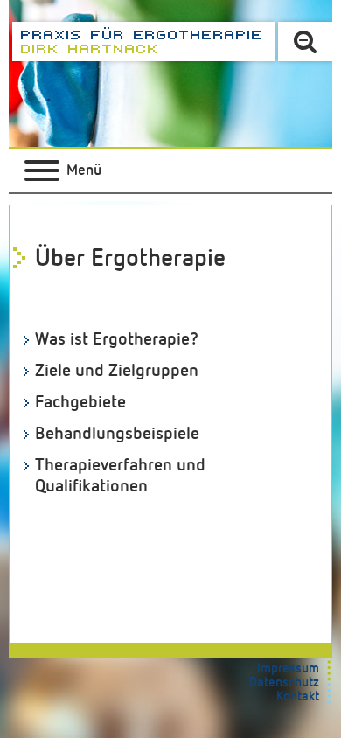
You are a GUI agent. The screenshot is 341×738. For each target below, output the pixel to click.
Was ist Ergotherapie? (116, 339)
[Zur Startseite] (143, 41)
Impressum (288, 668)
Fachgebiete (80, 402)
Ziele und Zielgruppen (116, 370)
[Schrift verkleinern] (305, 41)
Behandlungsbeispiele (117, 433)
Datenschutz (284, 682)
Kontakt (297, 696)
